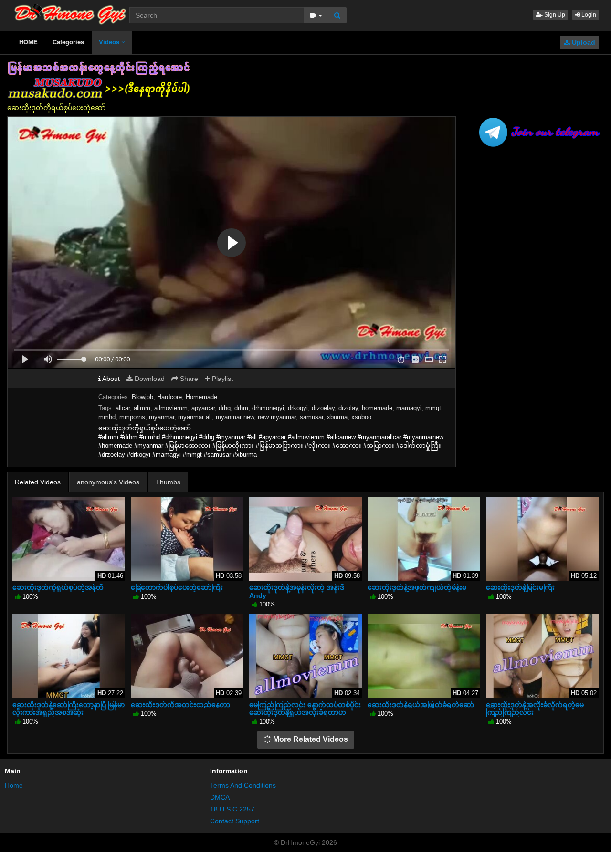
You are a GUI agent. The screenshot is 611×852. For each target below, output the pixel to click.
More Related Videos (309, 739)
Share (188, 378)
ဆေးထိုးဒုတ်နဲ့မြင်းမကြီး (520, 587)
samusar (311, 417)
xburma (337, 417)
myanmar (161, 417)
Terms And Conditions (243, 785)
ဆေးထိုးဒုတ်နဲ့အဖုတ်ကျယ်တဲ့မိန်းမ (417, 587)
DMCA (220, 797)
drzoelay (323, 407)
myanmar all (195, 417)
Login (588, 14)
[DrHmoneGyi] (70, 12)
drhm (241, 407)
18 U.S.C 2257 (232, 809)
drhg (225, 407)
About (110, 378)
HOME (28, 42)
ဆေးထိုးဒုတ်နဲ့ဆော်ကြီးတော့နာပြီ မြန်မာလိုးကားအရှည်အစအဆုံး (68, 708)
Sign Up (554, 14)
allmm (142, 407)
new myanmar (277, 417)
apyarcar (203, 407)
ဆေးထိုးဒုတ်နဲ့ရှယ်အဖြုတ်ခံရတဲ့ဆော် (421, 704)
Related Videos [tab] (38, 482)
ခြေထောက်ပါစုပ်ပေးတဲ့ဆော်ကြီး (177, 587)
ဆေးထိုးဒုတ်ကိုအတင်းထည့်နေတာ (180, 704)
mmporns (132, 417)
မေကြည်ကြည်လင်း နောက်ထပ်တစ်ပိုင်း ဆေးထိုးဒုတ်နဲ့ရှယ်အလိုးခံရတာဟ (305, 708)
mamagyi (408, 407)
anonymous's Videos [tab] (108, 482)
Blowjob (142, 396)
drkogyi (298, 407)
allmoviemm (171, 407)
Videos (110, 42)
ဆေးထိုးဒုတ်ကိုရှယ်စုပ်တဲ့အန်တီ (58, 587)
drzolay (348, 407)
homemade (377, 407)
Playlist (221, 378)
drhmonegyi (268, 407)
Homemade (201, 396)
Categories (68, 42)
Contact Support (234, 821)
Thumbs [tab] (168, 482)
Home (14, 785)
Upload (582, 42)
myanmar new (235, 417)
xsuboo (361, 417)
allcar (123, 407)
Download (149, 378)
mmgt (433, 407)
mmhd (107, 417)
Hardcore (169, 396)
